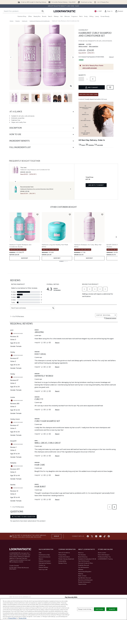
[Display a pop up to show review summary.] (23, 252)
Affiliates (80, 569)
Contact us (42, 565)
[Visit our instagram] (96, 536)
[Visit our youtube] (100, 536)
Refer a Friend (82, 576)
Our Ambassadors (83, 567)
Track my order (43, 569)
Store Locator (102, 552)
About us (81, 552)
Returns (41, 559)
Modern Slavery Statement (66, 559)
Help (40, 552)
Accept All (112, 609)
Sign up (56, 536)
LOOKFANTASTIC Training (105, 559)
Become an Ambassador (85, 580)
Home (11, 21)
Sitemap (80, 573)
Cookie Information (64, 557)
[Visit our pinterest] (109, 536)
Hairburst (24, 21)
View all (111, 57)
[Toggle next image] (73, 57)
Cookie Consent (14, 565)
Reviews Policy (62, 563)
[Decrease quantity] (81, 79)
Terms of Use (22, 618)
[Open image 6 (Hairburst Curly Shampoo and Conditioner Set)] (68, 98)
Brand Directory (82, 557)
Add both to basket (96, 185)
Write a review (83, 46)
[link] (108, 11)
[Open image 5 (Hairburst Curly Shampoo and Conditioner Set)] (57, 98)
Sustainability (62, 561)
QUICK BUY (24, 258)
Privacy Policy (62, 555)
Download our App (44, 555)
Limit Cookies (99, 609)
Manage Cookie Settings (84, 609)
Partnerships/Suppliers (84, 571)
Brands (18, 21)
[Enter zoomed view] (71, 86)
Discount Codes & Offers (85, 563)
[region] (63, 609)
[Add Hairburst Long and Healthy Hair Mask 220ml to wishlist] (70, 214)
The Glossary (82, 555)
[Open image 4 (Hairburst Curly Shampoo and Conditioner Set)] (46, 98)
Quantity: (82, 75)
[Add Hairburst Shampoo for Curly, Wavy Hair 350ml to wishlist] (102, 214)
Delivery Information (45, 561)
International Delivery (45, 563)
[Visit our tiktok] (104, 536)
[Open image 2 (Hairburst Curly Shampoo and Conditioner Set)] (24, 98)
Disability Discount (83, 565)
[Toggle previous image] (10, 57)
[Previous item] (10, 237)
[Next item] (116, 237)
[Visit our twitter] (92, 536)
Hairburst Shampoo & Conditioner (40, 21)
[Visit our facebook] (88, 536)
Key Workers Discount (84, 578)
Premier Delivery (43, 567)
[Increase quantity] (92, 79)
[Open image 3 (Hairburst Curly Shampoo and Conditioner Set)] (35, 98)
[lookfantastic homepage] (65, 11)
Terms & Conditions (64, 552)
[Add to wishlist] (110, 87)
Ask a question (93, 46)
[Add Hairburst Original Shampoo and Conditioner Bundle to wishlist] (37, 214)
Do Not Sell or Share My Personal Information (19, 568)
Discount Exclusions (44, 557)
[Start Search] (43, 11)
